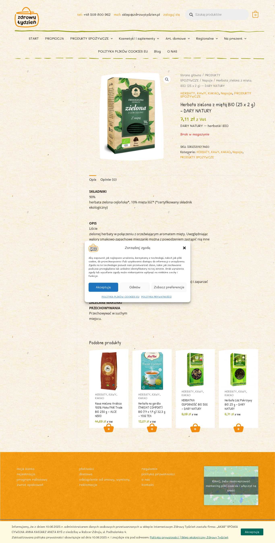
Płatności (86, 469)
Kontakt (148, 484)
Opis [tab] (92, 179)
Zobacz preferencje (169, 287)
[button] (184, 248)
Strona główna (190, 75)
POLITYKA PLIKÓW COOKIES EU (120, 296)
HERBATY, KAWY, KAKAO (199, 93)
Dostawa (85, 474)
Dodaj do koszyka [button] (109, 428)
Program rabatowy (32, 479)
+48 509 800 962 (97, 14)
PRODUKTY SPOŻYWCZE (197, 157)
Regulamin (149, 469)
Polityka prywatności (158, 474)
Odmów (134, 287)
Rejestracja (26, 474)
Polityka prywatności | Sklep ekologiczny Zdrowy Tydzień (189, 537)
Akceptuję (103, 287)
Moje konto (25, 469)
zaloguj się (171, 14)
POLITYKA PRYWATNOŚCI (156, 296)
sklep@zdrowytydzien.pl (141, 14)
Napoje (207, 80)
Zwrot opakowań (30, 484)
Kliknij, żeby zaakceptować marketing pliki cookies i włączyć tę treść (231, 485)
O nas (146, 479)
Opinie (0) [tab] (108, 179)
